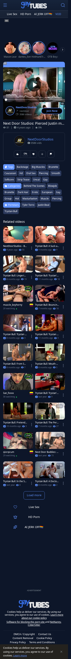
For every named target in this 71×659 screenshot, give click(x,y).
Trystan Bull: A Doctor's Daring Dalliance (46, 481)
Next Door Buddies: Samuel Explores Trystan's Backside (47, 452)
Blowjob (52, 186)
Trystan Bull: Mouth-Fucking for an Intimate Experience (47, 363)
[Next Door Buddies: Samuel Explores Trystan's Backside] (50, 445)
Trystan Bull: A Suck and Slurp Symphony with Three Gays (47, 246)
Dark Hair (23, 192)
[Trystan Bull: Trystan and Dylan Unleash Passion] (50, 328)
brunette (53, 167)
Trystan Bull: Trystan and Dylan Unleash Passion (46, 334)
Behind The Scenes (34, 186)
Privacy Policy (18, 642)
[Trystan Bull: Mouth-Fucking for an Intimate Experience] (50, 357)
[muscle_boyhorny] (18, 298)
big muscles (38, 167)
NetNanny (55, 622)
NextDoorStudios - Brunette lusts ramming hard (14, 246)
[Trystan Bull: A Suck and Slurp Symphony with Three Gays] (50, 240)
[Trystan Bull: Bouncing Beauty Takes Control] (50, 298)
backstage (22, 167)
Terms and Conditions (42, 642)
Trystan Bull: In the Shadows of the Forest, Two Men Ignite (15, 481)
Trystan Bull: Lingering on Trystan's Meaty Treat (15, 275)
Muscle (45, 198)
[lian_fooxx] (18, 387)
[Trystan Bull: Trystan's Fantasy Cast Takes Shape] (50, 387)
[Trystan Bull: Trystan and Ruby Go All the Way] (18, 328)
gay (45, 179)
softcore (9, 179)
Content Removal (23, 638)
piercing (43, 173)
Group (8, 198)
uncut (36, 179)
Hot (17, 198)
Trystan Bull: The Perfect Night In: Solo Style (47, 422)
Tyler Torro (28, 205)
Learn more (20, 655)
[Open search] (62, 5)
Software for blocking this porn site (26, 622)
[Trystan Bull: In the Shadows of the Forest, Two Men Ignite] (18, 475)
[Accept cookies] (61, 651)
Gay (58, 192)
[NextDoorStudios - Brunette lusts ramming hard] (18, 240)
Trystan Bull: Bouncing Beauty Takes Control (47, 304)
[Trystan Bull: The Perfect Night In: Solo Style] (50, 416)
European (47, 192)
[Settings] (60, 73)
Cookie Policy (44, 638)
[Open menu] (5, 5)
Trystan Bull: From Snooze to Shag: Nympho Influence (15, 363)
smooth (55, 173)
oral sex (31, 173)
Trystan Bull (11, 211)
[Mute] (9, 73)
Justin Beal (43, 205)
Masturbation (29, 198)
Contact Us (44, 634)
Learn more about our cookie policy (42, 616)
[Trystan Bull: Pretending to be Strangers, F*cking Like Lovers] (18, 416)
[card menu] (31, 248)
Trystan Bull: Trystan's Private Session (46, 275)
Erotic (35, 192)
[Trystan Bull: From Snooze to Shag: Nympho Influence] (18, 357)
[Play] (34, 85)
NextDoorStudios (26, 107)
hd (21, 173)
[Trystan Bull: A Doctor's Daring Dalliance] (50, 475)
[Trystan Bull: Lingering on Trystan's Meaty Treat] (18, 269)
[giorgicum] (18, 445)
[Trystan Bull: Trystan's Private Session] (50, 269)
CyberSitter (34, 625)
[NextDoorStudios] (10, 110)
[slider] (34, 99)
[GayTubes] (34, 5)
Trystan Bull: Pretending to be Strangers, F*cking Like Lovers (15, 422)
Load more (34, 495)
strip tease (23, 179)
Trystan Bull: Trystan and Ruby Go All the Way (15, 334)
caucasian (10, 173)
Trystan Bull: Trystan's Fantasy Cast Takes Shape (46, 393)
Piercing (56, 198)
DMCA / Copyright (24, 634)
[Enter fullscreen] (60, 90)
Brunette (9, 192)
